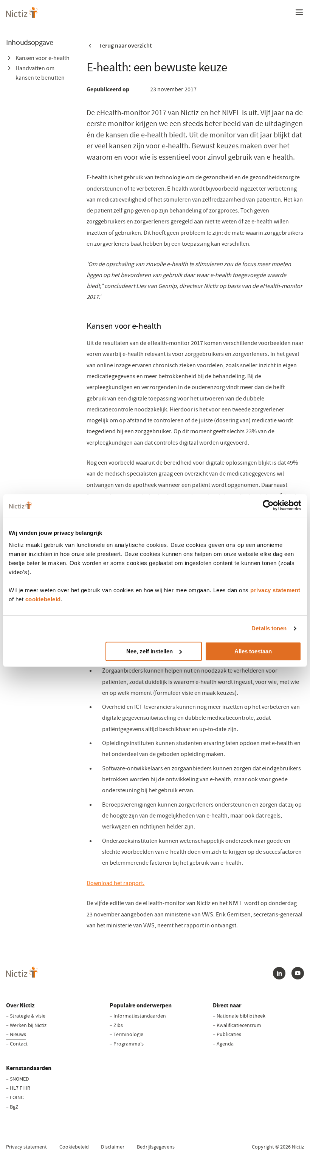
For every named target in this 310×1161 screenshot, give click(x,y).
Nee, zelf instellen (149, 651)
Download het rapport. (115, 883)
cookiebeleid (43, 599)
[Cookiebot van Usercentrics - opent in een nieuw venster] (268, 505)
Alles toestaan (253, 651)
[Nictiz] (22, 12)
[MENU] (299, 12)
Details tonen (269, 628)
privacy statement (275, 590)
